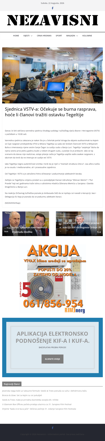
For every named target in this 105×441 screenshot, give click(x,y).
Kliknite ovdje (52, 359)
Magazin (70, 35)
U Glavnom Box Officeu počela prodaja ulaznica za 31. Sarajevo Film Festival (37, 404)
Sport (59, 35)
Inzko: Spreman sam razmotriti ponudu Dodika (25, 229)
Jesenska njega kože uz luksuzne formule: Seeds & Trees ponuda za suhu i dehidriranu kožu (44, 390)
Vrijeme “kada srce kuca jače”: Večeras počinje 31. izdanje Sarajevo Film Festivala (39, 409)
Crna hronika (44, 35)
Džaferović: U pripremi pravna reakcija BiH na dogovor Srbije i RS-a (80, 227)
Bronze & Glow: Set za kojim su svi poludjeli (22, 395)
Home (16, 35)
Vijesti (26, 35)
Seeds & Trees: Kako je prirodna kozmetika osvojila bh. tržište (30, 400)
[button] (31, 36)
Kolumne (87, 35)
